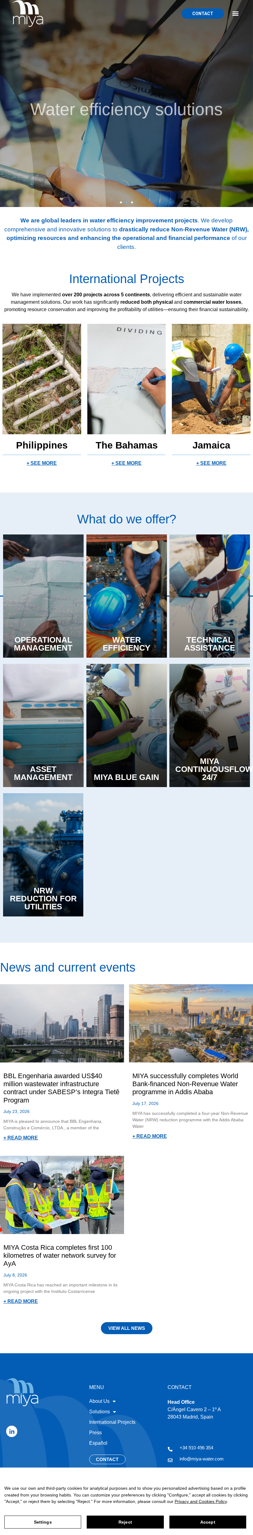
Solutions (99, 1411)
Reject (125, 1522)
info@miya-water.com (202, 1458)
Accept (207, 1522)
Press (95, 1432)
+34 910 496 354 (196, 1447)
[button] (235, 13)
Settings (43, 1522)
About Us (99, 1401)
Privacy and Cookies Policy (201, 1501)
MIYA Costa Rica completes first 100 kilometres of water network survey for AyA (59, 1256)
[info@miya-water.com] (170, 1460)
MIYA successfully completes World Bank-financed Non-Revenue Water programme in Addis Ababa (185, 1084)
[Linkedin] (11, 1431)
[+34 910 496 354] (170, 1449)
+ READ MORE (20, 1137)
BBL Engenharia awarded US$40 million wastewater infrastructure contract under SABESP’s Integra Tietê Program (61, 1088)
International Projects (112, 1422)
